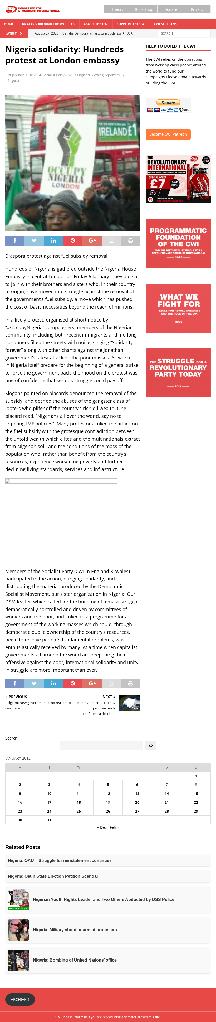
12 (108, 793)
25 (79, 811)
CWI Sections (165, 24)
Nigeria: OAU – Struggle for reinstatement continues (60, 860)
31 (49, 819)
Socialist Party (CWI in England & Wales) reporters (81, 75)
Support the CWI (131, 24)
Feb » (114, 827)
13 (137, 793)
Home (9, 24)
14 (167, 793)
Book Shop (144, 9)
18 (79, 802)
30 (20, 819)
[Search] (150, 745)
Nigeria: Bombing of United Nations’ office (75, 960)
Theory (117, 9)
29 (196, 811)
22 (196, 802)
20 (137, 802)
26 (108, 811)
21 (167, 802)
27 (137, 811)
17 (49, 802)
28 (167, 811)
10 (49, 793)
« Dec (102, 827)
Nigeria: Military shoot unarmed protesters (75, 930)
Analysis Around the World (47, 24)
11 (79, 793)
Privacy (197, 9)
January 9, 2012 (24, 75)
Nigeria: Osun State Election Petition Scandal (53, 876)
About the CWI (96, 24)
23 (20, 811)
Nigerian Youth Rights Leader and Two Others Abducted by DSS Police (103, 899)
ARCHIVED (20, 999)
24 (49, 811)
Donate (170, 9)
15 (196, 793)
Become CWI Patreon (168, 134)
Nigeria (13, 80)
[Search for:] (184, 33)
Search (11, 738)
